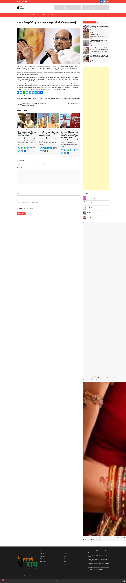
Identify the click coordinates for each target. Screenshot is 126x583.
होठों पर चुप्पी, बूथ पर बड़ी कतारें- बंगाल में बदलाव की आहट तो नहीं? (99, 27)
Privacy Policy (43, 559)
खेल (49, 15)
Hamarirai (67, 581)
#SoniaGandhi (72, 98)
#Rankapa (52, 98)
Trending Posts (101, 22)
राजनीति (29, 15)
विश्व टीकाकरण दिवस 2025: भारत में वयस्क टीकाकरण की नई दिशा (98, 33)
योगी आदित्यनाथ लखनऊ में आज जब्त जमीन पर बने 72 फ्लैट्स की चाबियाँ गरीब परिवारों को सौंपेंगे (48, 134)
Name (18, 186)
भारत (24, 15)
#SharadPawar (59, 98)
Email (51, 186)
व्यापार (38, 15)
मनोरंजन (44, 15)
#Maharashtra (27, 98)
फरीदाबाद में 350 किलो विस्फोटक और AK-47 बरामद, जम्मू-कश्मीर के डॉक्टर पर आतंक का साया (99, 48)
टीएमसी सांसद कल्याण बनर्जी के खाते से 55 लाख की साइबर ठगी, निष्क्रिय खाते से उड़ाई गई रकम (27, 134)
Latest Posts (88, 22)
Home (19, 15)
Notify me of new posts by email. (25, 208)
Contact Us (42, 556)
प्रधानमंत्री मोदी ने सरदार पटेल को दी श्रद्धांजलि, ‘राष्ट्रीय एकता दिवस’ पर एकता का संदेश (99, 377)
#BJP (22, 98)
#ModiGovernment (36, 98)
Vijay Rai (36, 26)
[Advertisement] (96, 128)
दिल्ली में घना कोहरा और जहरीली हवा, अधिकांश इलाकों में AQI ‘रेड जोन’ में (98, 41)
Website (19, 194)
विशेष (53, 15)
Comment (20, 167)
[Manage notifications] (3, 580)
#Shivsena (66, 98)
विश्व (34, 15)
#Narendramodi (45, 98)
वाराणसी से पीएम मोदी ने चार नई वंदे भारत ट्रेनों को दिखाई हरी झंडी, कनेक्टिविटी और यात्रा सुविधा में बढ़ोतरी (99, 57)
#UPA (78, 98)
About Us (42, 553)
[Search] (108, 15)
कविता (19, 130)
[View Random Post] (106, 15)
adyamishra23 (20, 138)
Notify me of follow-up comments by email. (27, 202)
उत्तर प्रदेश (41, 130)
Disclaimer (42, 561)
